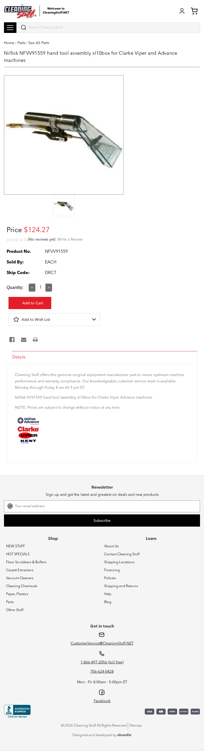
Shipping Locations (119, 562)
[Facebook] (12, 339)
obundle (124, 735)
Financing (112, 570)
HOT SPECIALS (17, 554)
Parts (10, 602)
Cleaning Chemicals (21, 586)
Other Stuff (14, 610)
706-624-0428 (102, 671)
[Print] (35, 339)
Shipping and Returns (121, 586)
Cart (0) (195, 11)
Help (107, 594)
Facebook (102, 701)
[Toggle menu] (10, 27)
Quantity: (15, 287)
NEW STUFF (15, 546)
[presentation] (64, 206)
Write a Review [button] (70, 239)
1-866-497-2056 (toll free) (102, 662)
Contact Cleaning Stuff (121, 554)
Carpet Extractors (19, 570)
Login (182, 11)
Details (19, 357)
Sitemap (135, 725)
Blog (107, 602)
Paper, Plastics (17, 594)
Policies (110, 578)
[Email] (23, 339)
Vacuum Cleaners (19, 578)
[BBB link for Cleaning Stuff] (17, 711)
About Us (111, 546)
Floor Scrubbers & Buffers (26, 562)
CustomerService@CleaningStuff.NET (102, 643)
